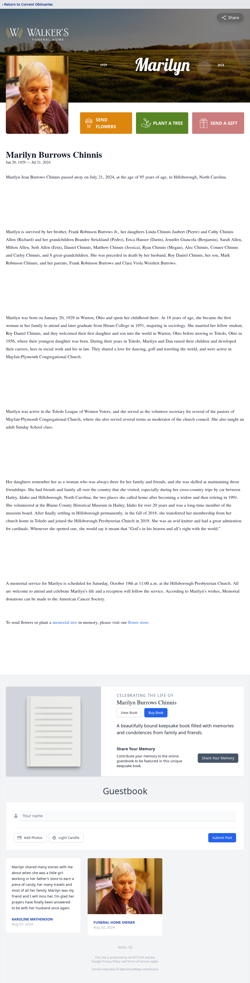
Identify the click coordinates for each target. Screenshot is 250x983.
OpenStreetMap (130, 969)
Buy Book (155, 712)
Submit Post (222, 837)
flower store (138, 622)
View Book (129, 712)
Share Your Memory (218, 758)
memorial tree (64, 622)
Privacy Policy (111, 961)
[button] (125, 886)
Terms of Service (138, 961)
